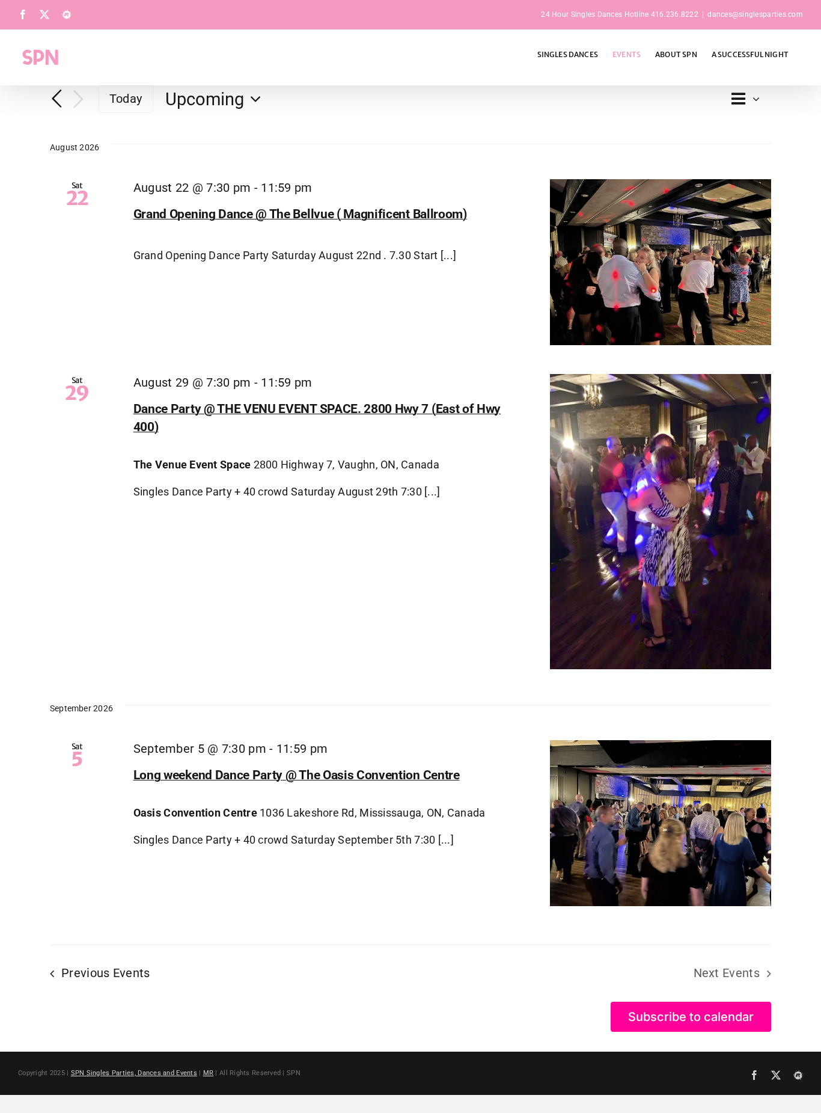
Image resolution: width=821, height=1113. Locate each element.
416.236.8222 (674, 14)
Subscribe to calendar (691, 1017)
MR (208, 1073)
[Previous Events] (57, 98)
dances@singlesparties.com (755, 14)
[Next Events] (79, 99)
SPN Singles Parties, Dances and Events (134, 1073)
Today (125, 98)
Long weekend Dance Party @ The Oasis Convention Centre (296, 775)
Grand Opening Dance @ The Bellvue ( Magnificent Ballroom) (300, 214)
